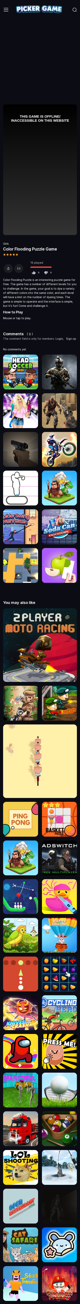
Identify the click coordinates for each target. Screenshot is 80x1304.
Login (59, 338)
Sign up (71, 338)
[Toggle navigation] (6, 9)
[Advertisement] (40, 61)
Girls (6, 243)
